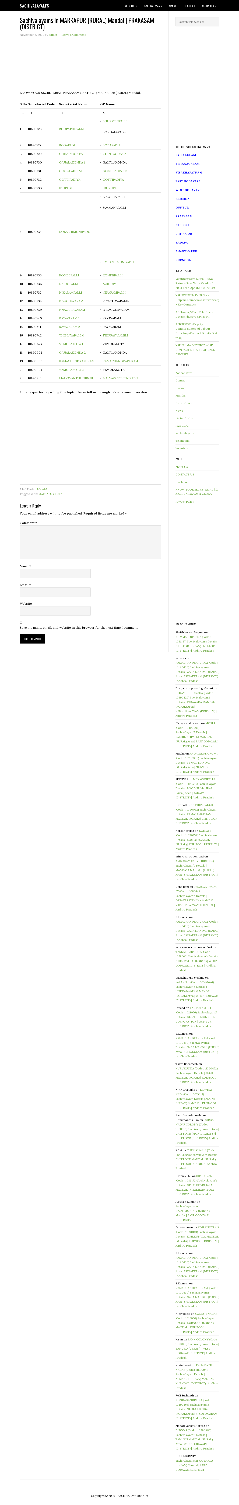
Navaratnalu (183, 403)
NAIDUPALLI (68, 284)
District (180, 388)
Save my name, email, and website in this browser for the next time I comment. (79, 627)
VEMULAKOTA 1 (71, 344)
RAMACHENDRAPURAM (76, 361)
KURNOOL (183, 260)
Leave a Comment (73, 34)
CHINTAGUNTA (71, 154)
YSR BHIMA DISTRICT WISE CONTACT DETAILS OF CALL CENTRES (195, 349)
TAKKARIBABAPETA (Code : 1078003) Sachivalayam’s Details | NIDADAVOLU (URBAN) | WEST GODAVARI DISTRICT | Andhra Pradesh (197, 961)
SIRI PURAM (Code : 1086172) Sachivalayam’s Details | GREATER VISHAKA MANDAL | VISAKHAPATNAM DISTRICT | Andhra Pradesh (196, 1185)
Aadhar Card (183, 373)
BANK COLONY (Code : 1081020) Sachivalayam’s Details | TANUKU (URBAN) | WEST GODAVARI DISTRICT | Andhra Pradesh (197, 1348)
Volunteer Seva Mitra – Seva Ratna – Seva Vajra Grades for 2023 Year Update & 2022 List (195, 283)
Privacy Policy (184, 501)
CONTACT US (184, 474)
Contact (181, 380)
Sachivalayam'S (34, 5)
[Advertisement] (90, 65)
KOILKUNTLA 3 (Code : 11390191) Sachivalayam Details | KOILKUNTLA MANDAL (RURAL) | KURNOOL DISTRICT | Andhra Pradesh (197, 1236)
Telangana (182, 440)
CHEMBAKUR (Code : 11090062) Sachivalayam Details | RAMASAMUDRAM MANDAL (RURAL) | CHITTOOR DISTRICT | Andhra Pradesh (196, 814)
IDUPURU (66, 188)
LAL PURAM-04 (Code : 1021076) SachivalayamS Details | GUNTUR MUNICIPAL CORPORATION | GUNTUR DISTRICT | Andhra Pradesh (196, 1017)
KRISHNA (182, 198)
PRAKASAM (183, 216)
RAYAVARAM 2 (69, 327)
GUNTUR (182, 207)
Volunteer (182, 448)
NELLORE (182, 225)
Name (25, 566)
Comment (28, 523)
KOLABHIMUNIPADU (74, 232)
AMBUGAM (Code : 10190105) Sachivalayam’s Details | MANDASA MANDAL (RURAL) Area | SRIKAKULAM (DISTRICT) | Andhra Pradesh (196, 870)
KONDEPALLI (69, 275)
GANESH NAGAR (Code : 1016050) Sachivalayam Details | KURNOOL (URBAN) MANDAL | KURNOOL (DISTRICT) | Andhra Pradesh (196, 1323)
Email (25, 585)
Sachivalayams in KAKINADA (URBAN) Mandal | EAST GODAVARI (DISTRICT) (194, 1465)
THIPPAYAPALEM (71, 335)
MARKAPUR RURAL (51, 494)
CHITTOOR (183, 233)
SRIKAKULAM (185, 155)
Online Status (184, 418)
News (179, 410)
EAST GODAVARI (187, 181)
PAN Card (181, 425)
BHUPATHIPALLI (71, 129)
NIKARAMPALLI (70, 292)
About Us (181, 467)
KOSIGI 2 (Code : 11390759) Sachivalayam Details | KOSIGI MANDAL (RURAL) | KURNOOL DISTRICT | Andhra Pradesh (197, 840)
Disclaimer (182, 482)
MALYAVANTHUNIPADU (76, 378)
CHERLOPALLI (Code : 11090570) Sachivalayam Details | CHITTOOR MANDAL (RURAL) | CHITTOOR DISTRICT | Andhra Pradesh (197, 1159)
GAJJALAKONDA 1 (72, 162)
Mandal (42, 489)
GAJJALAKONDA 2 (72, 352)
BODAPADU (67, 145)
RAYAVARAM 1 (69, 318)
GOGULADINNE (71, 171)
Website (26, 604)
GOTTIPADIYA (69, 180)
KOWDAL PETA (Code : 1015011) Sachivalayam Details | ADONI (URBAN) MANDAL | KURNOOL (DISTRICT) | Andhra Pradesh (196, 1099)
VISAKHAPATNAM (188, 172)
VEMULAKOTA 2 (71, 370)
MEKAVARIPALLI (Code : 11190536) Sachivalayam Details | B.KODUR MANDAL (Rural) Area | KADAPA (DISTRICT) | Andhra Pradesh (195, 788)
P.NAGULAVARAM (72, 310)
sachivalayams (185, 433)
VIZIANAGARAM (187, 163)
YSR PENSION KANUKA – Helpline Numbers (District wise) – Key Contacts (197, 300)
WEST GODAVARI (188, 190)
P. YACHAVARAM (71, 301)
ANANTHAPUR (186, 251)
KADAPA (181, 242)
